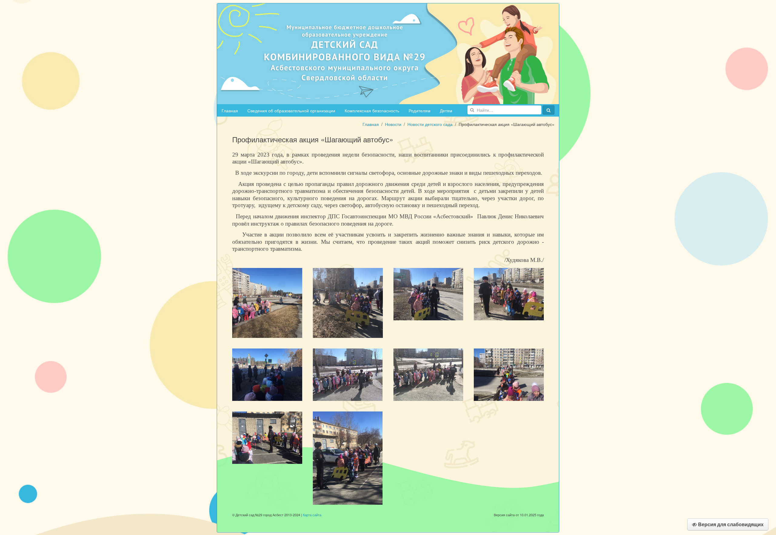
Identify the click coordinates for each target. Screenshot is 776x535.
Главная (230, 110)
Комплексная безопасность (372, 110)
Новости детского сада (430, 124)
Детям (446, 110)
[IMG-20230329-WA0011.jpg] (267, 302)
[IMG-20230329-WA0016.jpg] (428, 374)
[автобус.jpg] (348, 457)
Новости (393, 124)
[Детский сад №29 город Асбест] (388, 53)
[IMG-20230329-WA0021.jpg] (267, 437)
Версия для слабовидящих (730, 524)
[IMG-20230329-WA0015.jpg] (267, 374)
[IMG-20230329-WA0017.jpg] (509, 374)
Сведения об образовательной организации (291, 110)
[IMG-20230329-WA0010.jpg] (348, 302)
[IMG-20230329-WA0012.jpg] (428, 293)
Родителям (419, 110)
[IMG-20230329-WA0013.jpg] (509, 293)
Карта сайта (312, 514)
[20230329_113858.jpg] (348, 374)
